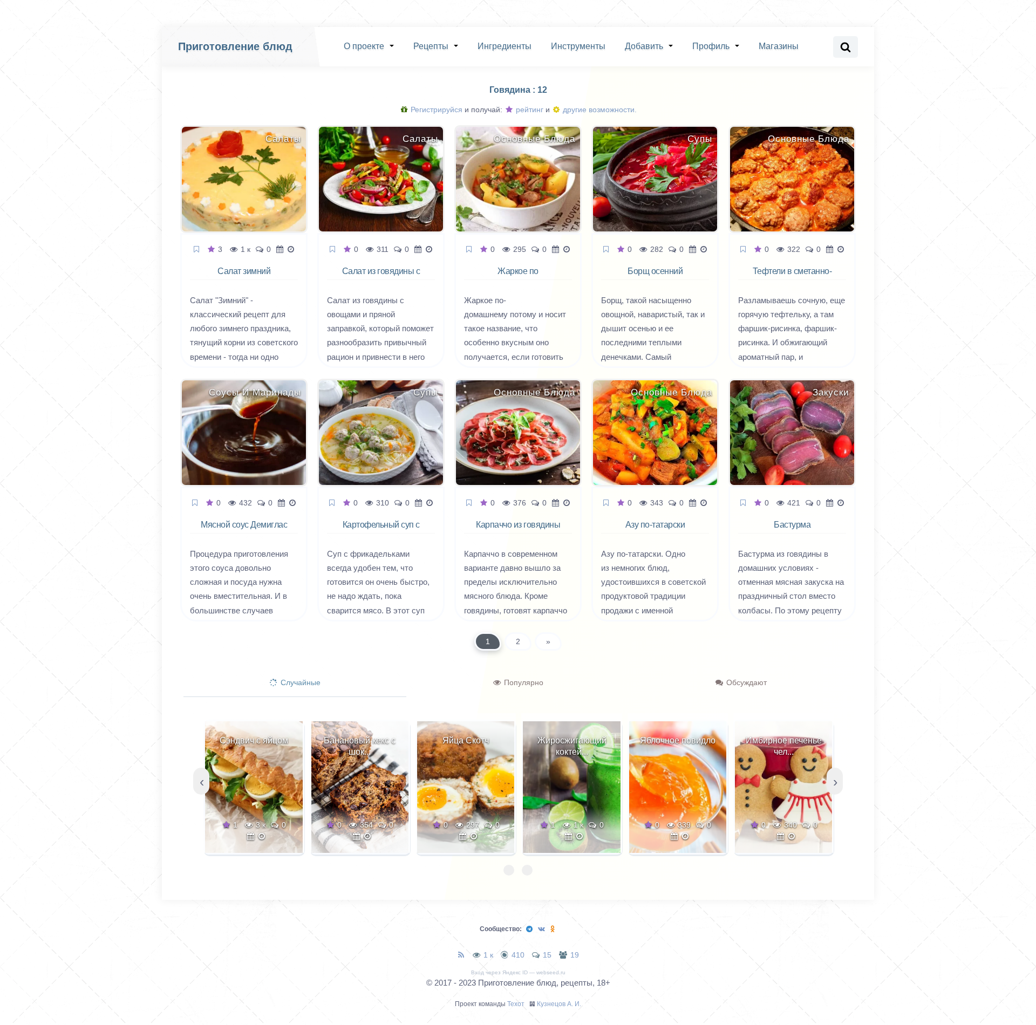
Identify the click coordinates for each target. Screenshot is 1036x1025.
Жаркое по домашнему (518, 277)
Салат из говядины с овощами (381, 277)
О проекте (364, 46)
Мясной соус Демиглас (244, 524)
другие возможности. (599, 109)
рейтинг (528, 109)
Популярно (522, 682)
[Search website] (846, 47)
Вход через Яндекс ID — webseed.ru (518, 972)
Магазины (779, 46)
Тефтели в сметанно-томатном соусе (792, 277)
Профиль (711, 46)
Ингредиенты (504, 46)
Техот (515, 1004)
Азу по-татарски (655, 524)
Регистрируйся (435, 109)
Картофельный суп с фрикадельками (381, 531)
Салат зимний (243, 271)
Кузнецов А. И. (559, 1004)
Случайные (299, 682)
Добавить (644, 46)
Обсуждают (745, 682)
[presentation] (201, 781)
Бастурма (792, 524)
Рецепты (430, 46)
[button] (508, 870)
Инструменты (578, 46)
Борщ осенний (655, 271)
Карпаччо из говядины (518, 524)
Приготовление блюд (235, 46)
